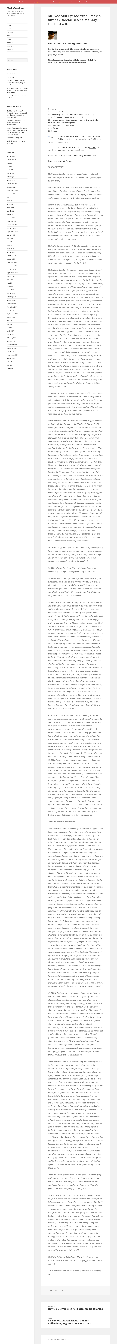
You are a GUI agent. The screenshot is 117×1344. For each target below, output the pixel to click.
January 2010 (11, 218)
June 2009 (10, 242)
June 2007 (10, 324)
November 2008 (12, 266)
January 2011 (11, 180)
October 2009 (11, 228)
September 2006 (12, 355)
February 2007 (11, 338)
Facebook (93, 120)
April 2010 (10, 208)
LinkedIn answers (76, 114)
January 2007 (11, 341)
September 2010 (12, 190)
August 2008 (11, 276)
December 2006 (12, 345)
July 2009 (10, 238)
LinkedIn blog (89, 114)
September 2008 (12, 273)
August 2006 (11, 358)
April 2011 (10, 170)
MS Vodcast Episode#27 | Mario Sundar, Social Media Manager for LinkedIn (17, 90)
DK (8, 138)
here (65, 142)
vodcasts (85, 49)
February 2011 (11, 177)
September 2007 (12, 314)
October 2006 (11, 352)
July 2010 (10, 197)
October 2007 (11, 310)
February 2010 (11, 214)
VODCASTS (10, 46)
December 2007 (12, 304)
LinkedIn (51, 63)
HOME (9, 25)
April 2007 (10, 331)
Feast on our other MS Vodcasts (60, 161)
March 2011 (11, 173)
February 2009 (11, 256)
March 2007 (11, 334)
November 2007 (12, 307)
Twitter (67, 123)
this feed (92, 147)
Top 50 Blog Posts (12, 77)
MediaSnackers (15, 8)
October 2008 (11, 269)
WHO (8, 36)
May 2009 (10, 245)
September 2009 (12, 232)
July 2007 (10, 321)
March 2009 (11, 252)
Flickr (58, 123)
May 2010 (10, 204)
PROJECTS (10, 39)
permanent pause (42, 2)
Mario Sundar (53, 60)
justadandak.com (64, 2)
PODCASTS (10, 43)
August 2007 (11, 317)
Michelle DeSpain (12, 141)
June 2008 (10, 283)
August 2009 (11, 235)
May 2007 (10, 328)
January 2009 (11, 259)
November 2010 (12, 184)
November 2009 (12, 225)
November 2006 (12, 348)
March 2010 (11, 211)
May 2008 (10, 286)
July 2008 (10, 280)
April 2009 (10, 249)
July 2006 (10, 362)
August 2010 (11, 194)
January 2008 (11, 300)
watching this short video (86, 155)
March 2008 (11, 293)
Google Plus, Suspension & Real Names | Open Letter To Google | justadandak (17, 130)
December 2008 (12, 262)
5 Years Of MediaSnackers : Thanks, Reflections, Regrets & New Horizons (17, 83)
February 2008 (11, 297)
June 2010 (10, 201)
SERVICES (10, 29)
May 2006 (10, 369)
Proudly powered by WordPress (58, 1339)
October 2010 (11, 187)
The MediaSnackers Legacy (16, 74)
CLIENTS (10, 32)
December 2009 (12, 221)
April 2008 (10, 290)
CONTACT (10, 50)
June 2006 (10, 365)
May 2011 (10, 166)
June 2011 (10, 163)
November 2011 (12, 160)
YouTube (51, 123)
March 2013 (11, 156)
